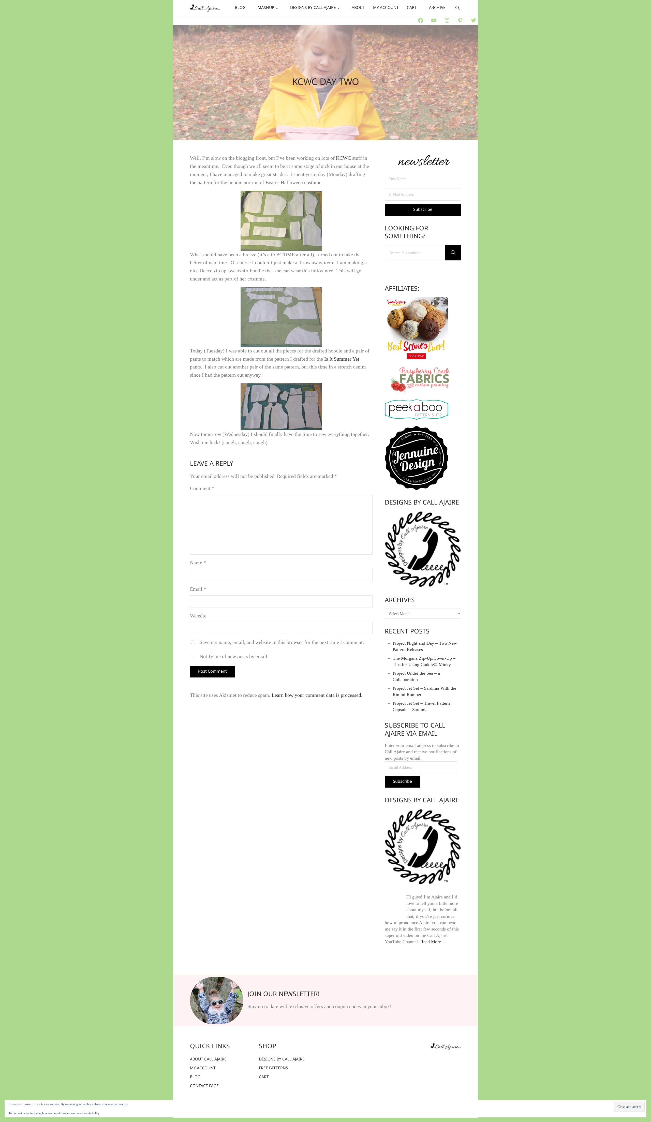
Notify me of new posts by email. (234, 656)
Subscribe (402, 781)
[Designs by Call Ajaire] (423, 549)
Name (198, 562)
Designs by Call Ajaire (422, 503)
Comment (202, 488)
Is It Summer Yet (341, 359)
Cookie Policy (90, 1113)
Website (198, 615)
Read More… (433, 941)
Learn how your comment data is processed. (317, 695)
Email (198, 589)
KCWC (343, 158)
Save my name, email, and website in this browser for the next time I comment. (282, 642)
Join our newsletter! (283, 994)
